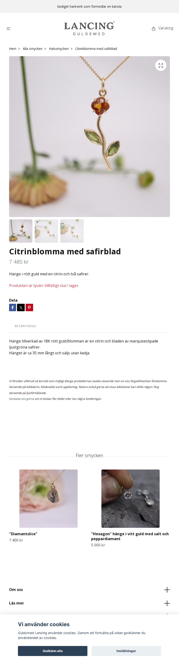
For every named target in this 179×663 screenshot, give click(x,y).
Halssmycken (59, 48)
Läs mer (16, 603)
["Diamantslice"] (48, 499)
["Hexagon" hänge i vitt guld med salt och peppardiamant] (130, 499)
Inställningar (126, 651)
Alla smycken (32, 48)
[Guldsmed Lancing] (89, 28)
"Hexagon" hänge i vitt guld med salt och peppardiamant (130, 536)
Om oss (16, 589)
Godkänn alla (53, 651)
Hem (12, 48)
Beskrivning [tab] (25, 326)
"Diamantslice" (23, 533)
